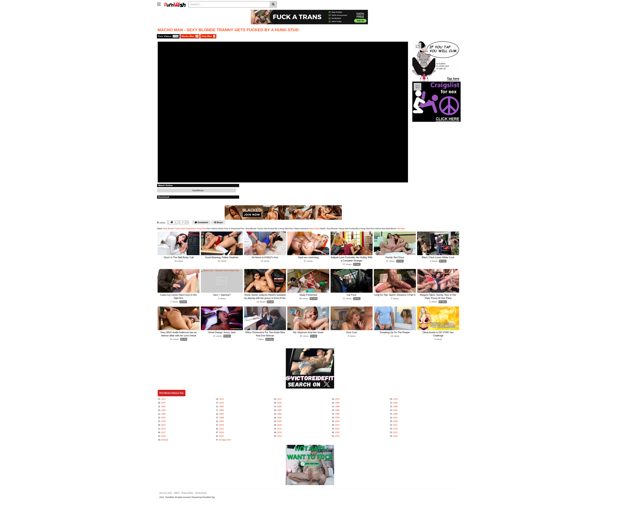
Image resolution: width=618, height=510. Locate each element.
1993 (221, 414)
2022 (163, 436)
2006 (395, 421)
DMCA (177, 493)
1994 (279, 414)
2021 (395, 432)
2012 (163, 429)
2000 (337, 418)
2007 (163, 425)
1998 (221, 418)
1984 (279, 406)
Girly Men (208, 36)
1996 (395, 414)
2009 (279, 425)
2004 (279, 421)
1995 (337, 414)
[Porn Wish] (175, 4)
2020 (337, 432)
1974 (279, 399)
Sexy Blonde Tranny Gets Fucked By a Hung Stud (184, 228)
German (164, 440)
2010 (337, 425)
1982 (163, 406)
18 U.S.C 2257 (165, 493)
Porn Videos (168, 36)
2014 (279, 429)
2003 (221, 421)
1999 (279, 418)
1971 (163, 399)
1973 (221, 399)
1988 (221, 410)
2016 (395, 429)
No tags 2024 (225, 440)
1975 (337, 399)
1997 (163, 418)
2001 (395, 418)
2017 (163, 432)
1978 (221, 403)
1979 (279, 403)
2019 (279, 432)
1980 (337, 403)
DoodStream (198, 190)
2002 (163, 421)
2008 (221, 425)
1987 (163, 410)
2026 (395, 436)
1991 (395, 410)
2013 (221, 429)
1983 (221, 406)
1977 (163, 403)
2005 (337, 421)
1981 (395, 403)
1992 (163, 414)
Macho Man (190, 36)
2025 (337, 436)
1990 (337, 410)
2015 (337, 429)
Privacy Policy (187, 493)
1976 (395, 399)
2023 (221, 436)
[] (273, 4)
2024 (279, 436)
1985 (337, 406)
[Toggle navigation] (160, 4)
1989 (279, 410)
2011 (395, 425)
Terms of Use (200, 493)
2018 (221, 432)
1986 (395, 406)
